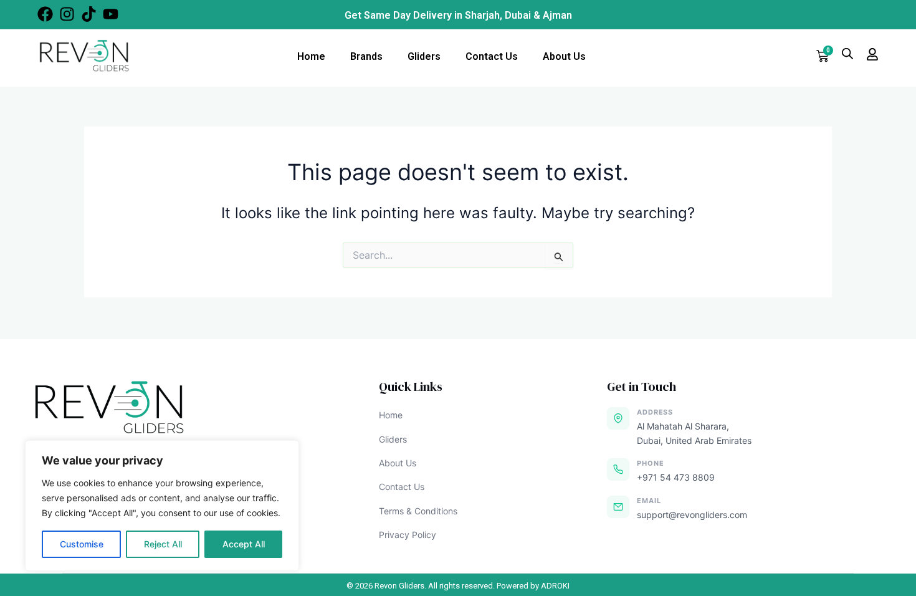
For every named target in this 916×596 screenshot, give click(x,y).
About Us (564, 56)
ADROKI (555, 585)
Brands (366, 56)
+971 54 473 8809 (676, 477)
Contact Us (491, 56)
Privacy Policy (407, 534)
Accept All (243, 544)
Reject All (163, 544)
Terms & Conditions (418, 511)
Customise (81, 544)
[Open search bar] (847, 53)
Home (311, 56)
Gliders (424, 56)
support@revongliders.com (692, 514)
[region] (162, 505)
